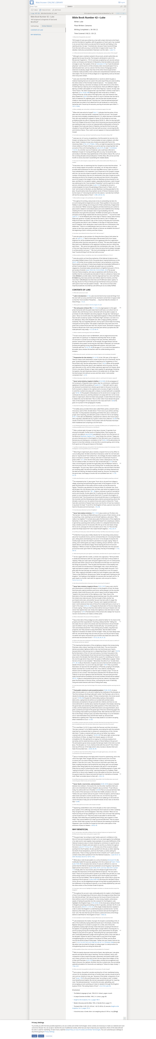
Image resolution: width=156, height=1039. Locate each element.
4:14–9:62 (102, 381)
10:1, (90, 907)
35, (93, 329)
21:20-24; (98, 270)
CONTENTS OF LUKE (37, 30)
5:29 (115, 419)
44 (77, 262)
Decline (41, 1036)
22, (89, 347)
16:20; (84, 92)
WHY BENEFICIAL (36, 35)
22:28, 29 (97, 903)
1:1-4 (88, 296)
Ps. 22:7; (101, 868)
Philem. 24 (93, 144)
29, (113, 529)
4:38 (87, 92)
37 (115, 529)
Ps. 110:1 (92, 857)
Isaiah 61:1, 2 (98, 385)
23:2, (100, 776)
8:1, (92, 491)
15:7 (84, 612)
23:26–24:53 (104, 784)
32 (81, 580)
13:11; (74, 106)
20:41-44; (75, 857)
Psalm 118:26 (115, 862)
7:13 (111, 462)
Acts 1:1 (95, 112)
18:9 (91, 960)
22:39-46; (107, 942)
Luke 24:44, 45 (94, 879)
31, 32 (103, 637)
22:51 (85, 96)
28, (73, 550)
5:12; (81, 92)
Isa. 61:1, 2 (90, 847)
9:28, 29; (94, 942)
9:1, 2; (87, 907)
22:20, (96, 735)
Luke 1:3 (112, 50)
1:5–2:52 (94, 308)
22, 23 (74, 475)
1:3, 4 (83, 302)
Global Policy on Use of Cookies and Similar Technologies (83, 1030)
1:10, (78, 942)
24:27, (74, 262)
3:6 (103, 195)
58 (99, 507)
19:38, (80, 698)
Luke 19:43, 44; (90, 270)
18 (94, 491)
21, (79, 580)
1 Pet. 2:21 (75, 966)
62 (105, 915)
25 (103, 776)
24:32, (93, 825)
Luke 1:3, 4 (97, 185)
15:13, (95, 637)
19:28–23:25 (107, 690)
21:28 (90, 719)
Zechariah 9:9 (112, 860)
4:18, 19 (78, 393)
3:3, (104, 363)
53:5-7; (112, 868)
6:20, (104, 440)
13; (81, 942)
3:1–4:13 (95, 357)
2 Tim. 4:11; (86, 144)
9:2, (97, 507)
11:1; (102, 942)
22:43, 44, (91, 749)
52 (75, 550)
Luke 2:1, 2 (80, 238)
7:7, (82, 460)
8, (117, 855)
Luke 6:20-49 (89, 434)
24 (106, 440)
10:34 (77, 106)
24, (100, 637)
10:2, (110, 529)
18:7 (105, 665)
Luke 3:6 (108, 986)
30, (77, 663)
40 (91, 347)
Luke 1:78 (79, 978)
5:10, (74, 417)
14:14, (86, 606)
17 (76, 417)
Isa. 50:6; (107, 868)
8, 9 (93, 907)
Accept (34, 1036)
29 (99, 735)
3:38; (96, 195)
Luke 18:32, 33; (94, 868)
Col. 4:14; (102, 986)
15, (77, 580)
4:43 (113, 401)
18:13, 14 (75, 678)
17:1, (74, 663)
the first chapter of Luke (95, 305)
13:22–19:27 (101, 586)
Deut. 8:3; (81, 857)
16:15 (117, 651)
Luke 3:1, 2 (75, 216)
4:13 (85, 375)
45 (96, 825)
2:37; (83, 942)
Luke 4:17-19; (83, 847)
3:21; (86, 942)
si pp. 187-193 (35, 13)
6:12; (89, 942)
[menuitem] (125, 6)
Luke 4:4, (114, 855)
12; (119, 855)
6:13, (85, 857)
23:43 (98, 790)
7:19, (115, 473)
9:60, (102, 915)
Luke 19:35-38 (77, 864)
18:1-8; (99, 942)
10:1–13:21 (95, 513)
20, (98, 637)
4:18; (88, 960)
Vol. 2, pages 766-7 (87, 1000)
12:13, (74, 580)
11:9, (118, 548)
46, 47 (96, 329)
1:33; (92, 903)
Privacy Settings (49, 1032)
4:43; (83, 907)
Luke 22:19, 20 (101, 148)
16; (88, 857)
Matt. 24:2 (104, 270)
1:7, (91, 329)
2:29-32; (99, 195)
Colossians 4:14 (101, 64)
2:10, (86, 347)
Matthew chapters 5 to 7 (88, 436)
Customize (49, 1036)
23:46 (77, 801)
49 (95, 749)
